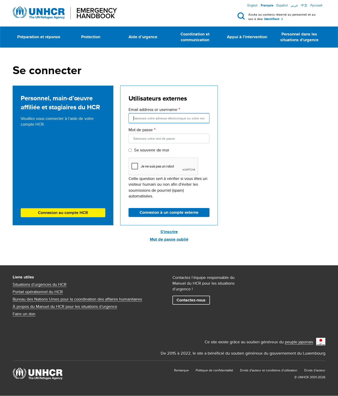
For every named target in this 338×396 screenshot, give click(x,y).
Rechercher (242, 16)
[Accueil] (65, 12)
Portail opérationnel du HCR (38, 291)
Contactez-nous (191, 300)
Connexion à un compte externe (169, 212)
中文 (304, 5)
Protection (90, 37)
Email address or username (153, 109)
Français (267, 5)
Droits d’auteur (314, 370)
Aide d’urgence (143, 37)
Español (282, 5)
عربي (294, 5)
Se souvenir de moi (151, 150)
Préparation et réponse (38, 37)
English (252, 5)
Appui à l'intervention (247, 37)
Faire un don (24, 313)
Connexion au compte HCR (63, 213)
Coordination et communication (194, 37)
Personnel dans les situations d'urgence (299, 37)
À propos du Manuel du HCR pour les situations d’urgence (65, 306)
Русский (316, 5)
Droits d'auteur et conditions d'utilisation (268, 370)
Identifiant (271, 19)
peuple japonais (299, 342)
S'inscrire (169, 232)
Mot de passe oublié (169, 239)
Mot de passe (141, 130)
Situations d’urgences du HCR (39, 284)
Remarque (181, 370)
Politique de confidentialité (214, 370)
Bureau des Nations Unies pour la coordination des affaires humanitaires (77, 299)
